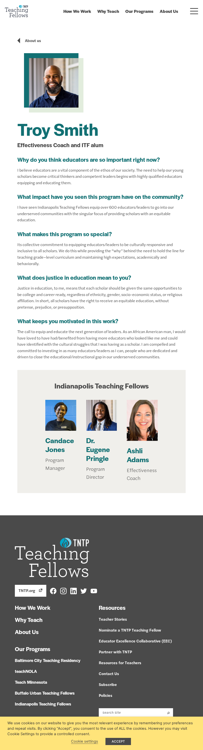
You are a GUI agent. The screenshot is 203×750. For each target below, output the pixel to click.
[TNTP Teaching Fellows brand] (16, 11)
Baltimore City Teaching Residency (47, 660)
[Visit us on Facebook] (53, 590)
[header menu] (194, 11)
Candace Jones (59, 444)
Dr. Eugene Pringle (98, 449)
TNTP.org (27, 590)
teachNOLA (26, 671)
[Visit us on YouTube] (94, 590)
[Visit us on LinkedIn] (73, 590)
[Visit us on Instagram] (63, 590)
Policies (105, 695)
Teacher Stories (113, 619)
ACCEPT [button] (118, 741)
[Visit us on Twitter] (83, 590)
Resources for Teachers (120, 662)
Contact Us (109, 673)
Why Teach (108, 11)
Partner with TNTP (115, 652)
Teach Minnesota (31, 682)
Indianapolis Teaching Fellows (101, 385)
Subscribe (108, 684)
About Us (169, 11)
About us (33, 40)
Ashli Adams (138, 454)
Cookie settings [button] (84, 741)
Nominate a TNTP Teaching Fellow (130, 630)
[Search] (168, 712)
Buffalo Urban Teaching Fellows (45, 693)
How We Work (77, 11)
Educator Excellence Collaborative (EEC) (135, 641)
